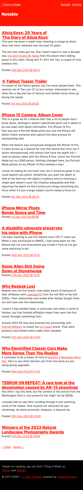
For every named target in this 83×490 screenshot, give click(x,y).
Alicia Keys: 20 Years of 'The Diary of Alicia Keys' (25, 35)
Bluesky (21, 470)
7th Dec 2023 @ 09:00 (25, 103)
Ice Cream (46, 326)
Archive (76, 4)
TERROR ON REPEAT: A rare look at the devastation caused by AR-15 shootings (40, 385)
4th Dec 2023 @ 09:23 (25, 196)
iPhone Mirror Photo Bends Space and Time (23, 210)
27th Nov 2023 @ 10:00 (25, 337)
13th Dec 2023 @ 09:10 (25, 70)
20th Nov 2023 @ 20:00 (26, 416)
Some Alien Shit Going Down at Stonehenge (23, 268)
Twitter (6, 470)
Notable (65, 4)
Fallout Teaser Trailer (24, 81)
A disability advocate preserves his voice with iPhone (32, 230)
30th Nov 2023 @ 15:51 (25, 255)
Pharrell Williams (12, 326)
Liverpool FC (34, 294)
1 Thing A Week (11, 4)
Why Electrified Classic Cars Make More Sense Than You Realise (34, 350)
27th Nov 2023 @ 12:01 (25, 275)
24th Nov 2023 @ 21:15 (25, 371)
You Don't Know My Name (23, 55)
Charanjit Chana (67, 476)
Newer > (18, 447)
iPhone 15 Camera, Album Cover (32, 114)
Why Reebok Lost (18, 286)
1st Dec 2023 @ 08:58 (25, 216)
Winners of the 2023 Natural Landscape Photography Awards (33, 429)
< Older (6, 447)
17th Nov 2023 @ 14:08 (25, 436)
